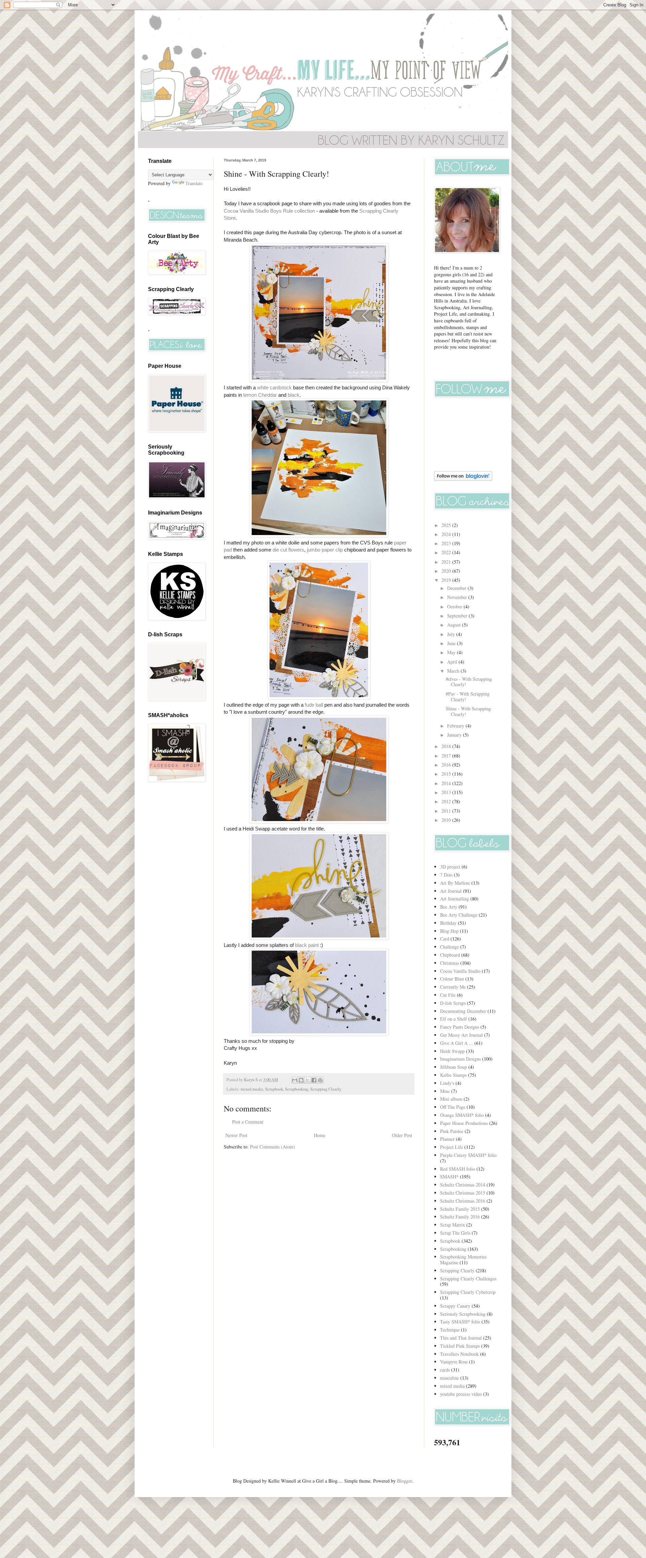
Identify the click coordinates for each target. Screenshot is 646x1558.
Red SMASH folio (457, 1169)
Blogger (404, 1481)
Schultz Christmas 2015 (462, 1193)
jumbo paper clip (325, 550)
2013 (446, 792)
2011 (446, 811)
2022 (446, 552)
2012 (446, 801)
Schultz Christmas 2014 (462, 1184)
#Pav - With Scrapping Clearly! (468, 697)
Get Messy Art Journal (461, 1035)
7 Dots (446, 875)
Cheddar (267, 395)
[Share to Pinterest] (320, 1080)
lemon (250, 395)
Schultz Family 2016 (460, 1216)
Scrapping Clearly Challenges (468, 1278)
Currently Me (453, 987)
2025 (446, 525)
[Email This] (294, 1080)
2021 (446, 562)
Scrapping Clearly (325, 1089)
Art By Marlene (455, 883)
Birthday (448, 923)
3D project (450, 866)
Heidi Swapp (452, 1051)
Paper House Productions (464, 1123)
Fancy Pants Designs (459, 1027)
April (453, 662)
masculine (449, 1378)
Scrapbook (274, 1089)
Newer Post (236, 1135)
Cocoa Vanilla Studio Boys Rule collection (269, 211)
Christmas (449, 963)
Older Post (402, 1135)
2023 (446, 543)
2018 (446, 746)
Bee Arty (448, 907)
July (451, 634)
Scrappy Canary (455, 1306)
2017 (446, 755)
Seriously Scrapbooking (463, 1314)
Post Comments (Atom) (272, 1146)
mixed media (252, 1089)
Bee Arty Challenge (458, 915)
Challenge (449, 947)
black (293, 395)
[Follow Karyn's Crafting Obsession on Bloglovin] (463, 479)
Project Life (451, 1147)
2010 (446, 820)
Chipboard (450, 955)
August (454, 625)
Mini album (451, 1099)
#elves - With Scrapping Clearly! (469, 682)
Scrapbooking (296, 1089)
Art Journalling (454, 898)
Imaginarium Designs (460, 1059)
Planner (447, 1139)
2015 (446, 774)
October (455, 606)
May (452, 652)
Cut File (448, 995)
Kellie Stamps (453, 1075)
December (457, 588)
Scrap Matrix (452, 1224)
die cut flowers (288, 550)
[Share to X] (307, 1080)
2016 (446, 765)
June (452, 643)
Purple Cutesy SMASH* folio (468, 1155)
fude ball (314, 705)
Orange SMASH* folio (462, 1115)
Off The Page (452, 1107)
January (455, 735)
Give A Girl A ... (456, 1043)
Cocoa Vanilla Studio (460, 971)
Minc (445, 1091)
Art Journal (451, 891)
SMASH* (449, 1176)
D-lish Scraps (453, 1003)
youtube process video (461, 1394)
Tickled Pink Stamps (460, 1346)
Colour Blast (452, 979)
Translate (194, 183)
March (454, 671)
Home (319, 1135)
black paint (307, 945)
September (458, 615)
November (457, 597)
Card (444, 938)
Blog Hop (449, 931)
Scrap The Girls (455, 1233)
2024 (446, 534)
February (456, 725)
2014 (446, 783)
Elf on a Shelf (453, 1019)
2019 (446, 580)
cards (445, 1370)
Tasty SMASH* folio (460, 1321)
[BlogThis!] (301, 1080)
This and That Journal (461, 1338)
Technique (450, 1329)
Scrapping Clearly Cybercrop (468, 1292)
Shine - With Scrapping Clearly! (468, 711)
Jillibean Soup (453, 1067)
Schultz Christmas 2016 (462, 1201)
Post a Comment (247, 1122)
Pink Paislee (451, 1131)
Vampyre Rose (454, 1361)
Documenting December (463, 1011)
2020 (446, 571)
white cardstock (274, 387)
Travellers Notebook (459, 1354)
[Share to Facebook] (314, 1080)
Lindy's (447, 1083)
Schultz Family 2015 (460, 1209)
